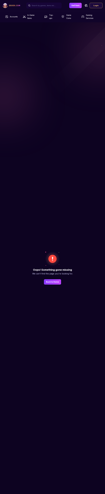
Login (96, 5)
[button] (86, 5)
